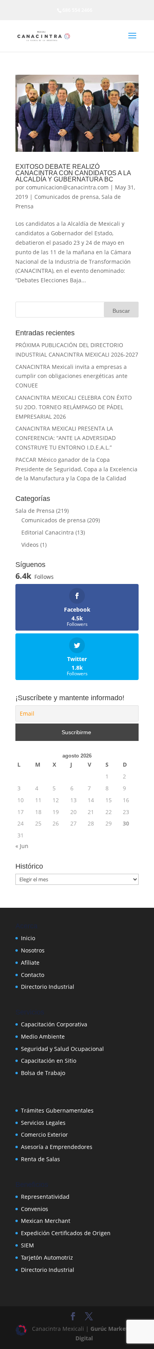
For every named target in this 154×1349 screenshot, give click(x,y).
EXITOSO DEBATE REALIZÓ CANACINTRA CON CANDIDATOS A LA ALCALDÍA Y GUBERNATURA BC (73, 173)
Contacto (32, 975)
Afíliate (30, 962)
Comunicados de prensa (66, 196)
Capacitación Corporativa (54, 1024)
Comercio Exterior (44, 1134)
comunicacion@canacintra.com (67, 187)
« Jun (21, 846)
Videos (30, 544)
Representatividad (45, 1196)
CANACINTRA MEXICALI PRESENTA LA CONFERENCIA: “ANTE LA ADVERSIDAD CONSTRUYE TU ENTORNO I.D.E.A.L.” (65, 438)
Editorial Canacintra (47, 532)
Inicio (28, 938)
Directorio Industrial (47, 986)
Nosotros (33, 950)
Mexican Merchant (45, 1220)
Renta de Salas (40, 1159)
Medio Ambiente (43, 1036)
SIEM (27, 1245)
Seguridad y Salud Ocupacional (62, 1048)
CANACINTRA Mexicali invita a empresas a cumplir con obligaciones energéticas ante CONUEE (71, 376)
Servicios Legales (43, 1122)
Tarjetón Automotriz (47, 1257)
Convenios (34, 1209)
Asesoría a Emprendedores (56, 1147)
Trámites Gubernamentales (57, 1110)
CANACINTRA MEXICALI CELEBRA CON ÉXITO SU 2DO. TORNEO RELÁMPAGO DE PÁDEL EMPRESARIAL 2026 (73, 407)
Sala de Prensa (34, 510)
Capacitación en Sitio (48, 1060)
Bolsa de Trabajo (43, 1073)
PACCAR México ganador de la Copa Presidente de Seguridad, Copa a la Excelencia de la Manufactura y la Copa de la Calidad (76, 469)
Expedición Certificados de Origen (66, 1233)
